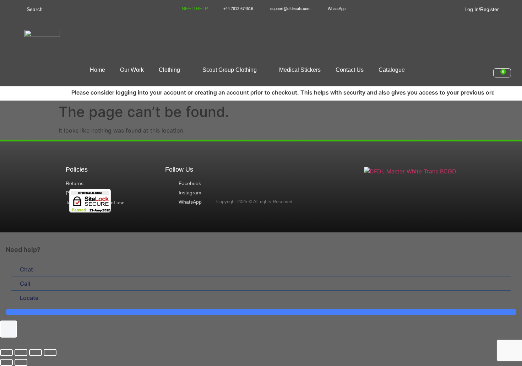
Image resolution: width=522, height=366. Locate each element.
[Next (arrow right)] (21, 362)
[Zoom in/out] (6, 352)
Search (35, 9)
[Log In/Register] (460, 8)
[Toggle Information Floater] (8, 329)
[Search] (18, 8)
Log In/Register (481, 9)
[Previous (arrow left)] (6, 362)
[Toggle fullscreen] (21, 352)
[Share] (35, 352)
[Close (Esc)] (50, 352)
